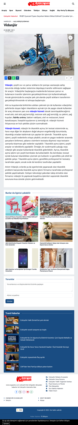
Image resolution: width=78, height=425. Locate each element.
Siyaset (18, 10)
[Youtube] (27, 392)
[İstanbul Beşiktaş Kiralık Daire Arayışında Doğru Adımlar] (56, 206)
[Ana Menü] (5, 4)
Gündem (27, 10)
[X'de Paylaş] (9, 78)
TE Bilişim (44, 416)
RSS (20, 410)
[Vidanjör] (39, 54)
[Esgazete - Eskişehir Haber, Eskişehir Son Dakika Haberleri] (39, 4)
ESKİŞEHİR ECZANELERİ (14, 398)
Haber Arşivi (53, 391)
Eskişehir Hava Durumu (57, 379)
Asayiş (4, 10)
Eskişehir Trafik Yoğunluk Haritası (60, 382)
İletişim (8, 400)
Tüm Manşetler (54, 386)
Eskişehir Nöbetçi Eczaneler (58, 377)
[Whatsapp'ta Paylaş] (13, 78)
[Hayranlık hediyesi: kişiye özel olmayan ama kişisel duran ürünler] (56, 232)
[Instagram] (24, 392)
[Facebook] (16, 392)
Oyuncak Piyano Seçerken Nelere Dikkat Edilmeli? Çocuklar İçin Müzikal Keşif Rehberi (46, 16)
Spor (11, 10)
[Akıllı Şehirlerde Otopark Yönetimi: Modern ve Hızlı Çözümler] (21, 232)
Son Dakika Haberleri (56, 388)
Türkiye (36, 10)
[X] (20, 392)
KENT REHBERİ (45, 398)
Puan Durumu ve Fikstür (57, 384)
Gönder (10, 301)
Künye (42, 400)
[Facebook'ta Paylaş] (6, 78)
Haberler (7, 21)
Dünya (44, 10)
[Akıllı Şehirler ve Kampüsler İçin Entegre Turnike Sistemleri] (21, 258)
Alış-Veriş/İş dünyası (65, 10)
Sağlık (52, 10)
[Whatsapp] (31, 392)
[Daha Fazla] (17, 78)
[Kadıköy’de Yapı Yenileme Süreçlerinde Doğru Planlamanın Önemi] (56, 258)
